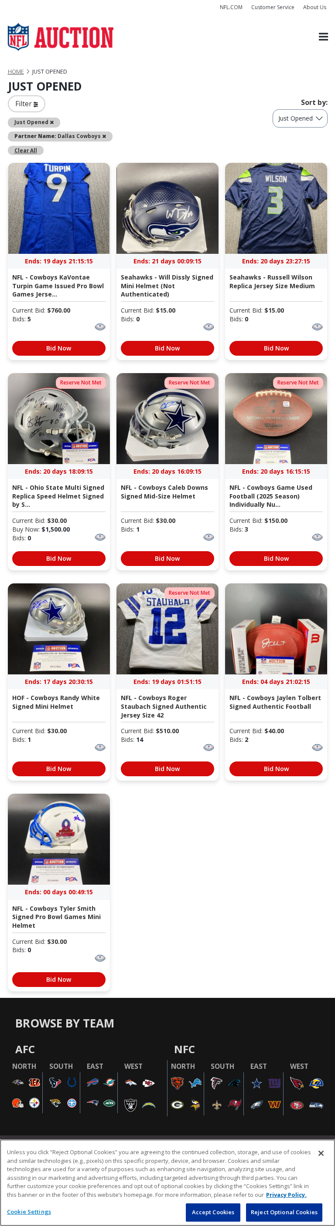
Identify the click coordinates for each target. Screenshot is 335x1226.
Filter (24, 103)
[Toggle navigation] (323, 37)
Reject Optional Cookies (284, 1212)
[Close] (321, 1153)
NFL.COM (231, 7)
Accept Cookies (213, 1212)
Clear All (25, 150)
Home (16, 71)
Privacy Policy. (286, 1195)
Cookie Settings (29, 1212)
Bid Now (58, 348)
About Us (314, 7)
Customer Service (272, 7)
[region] (167, 1182)
